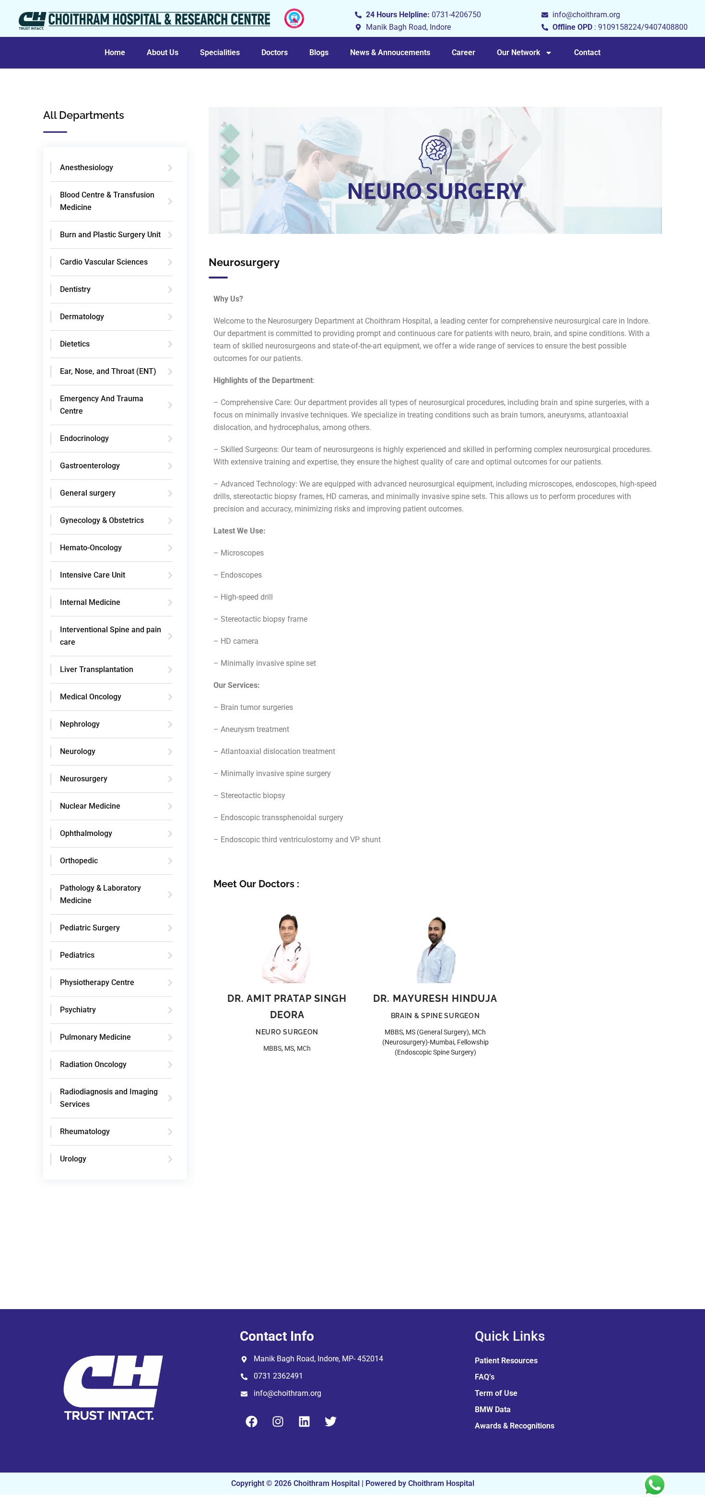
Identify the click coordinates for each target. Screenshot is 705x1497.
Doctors (274, 52)
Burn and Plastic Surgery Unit (110, 234)
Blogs (319, 52)
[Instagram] (278, 1421)
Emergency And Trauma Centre (101, 405)
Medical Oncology (90, 696)
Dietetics (75, 343)
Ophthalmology (86, 833)
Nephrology (80, 724)
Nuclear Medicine (90, 806)
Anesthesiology (86, 167)
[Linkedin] (305, 1421)
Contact (587, 52)
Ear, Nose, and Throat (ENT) (108, 371)
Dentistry (75, 289)
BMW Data (493, 1409)
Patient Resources (506, 1360)
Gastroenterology (90, 465)
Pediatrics (77, 955)
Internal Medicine (90, 602)
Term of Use (496, 1393)
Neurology (77, 751)
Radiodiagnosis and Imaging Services (109, 1098)
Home (115, 52)
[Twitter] (331, 1421)
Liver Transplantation (96, 669)
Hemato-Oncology (91, 547)
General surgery (88, 493)
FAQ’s (484, 1376)
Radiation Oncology (93, 1064)
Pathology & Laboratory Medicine (100, 894)
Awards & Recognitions (514, 1425)
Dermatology (82, 316)
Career (463, 52)
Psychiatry (78, 1009)
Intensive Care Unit (92, 575)
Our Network (518, 52)
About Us (162, 52)
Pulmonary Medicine (95, 1037)
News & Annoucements (390, 52)
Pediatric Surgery (90, 927)
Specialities (220, 52)
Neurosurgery (83, 778)
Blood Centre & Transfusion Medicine (107, 201)
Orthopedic (79, 860)
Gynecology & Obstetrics (102, 520)
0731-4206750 (456, 14)
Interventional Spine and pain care (110, 636)
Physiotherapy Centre (97, 982)
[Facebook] (252, 1421)
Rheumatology (85, 1131)
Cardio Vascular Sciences (104, 262)
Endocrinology (84, 438)
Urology (73, 1158)
